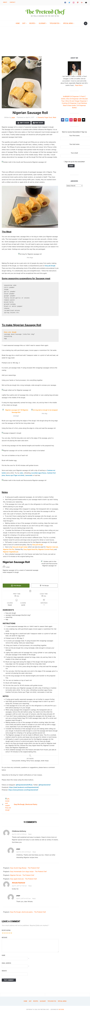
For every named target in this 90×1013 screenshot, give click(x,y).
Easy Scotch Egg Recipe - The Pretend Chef (24, 868)
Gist (23, 23)
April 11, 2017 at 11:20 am (19, 886)
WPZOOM (61, 1009)
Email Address (6, 963)
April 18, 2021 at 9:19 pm (23, 852)
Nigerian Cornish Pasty (46, 549)
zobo (21, 473)
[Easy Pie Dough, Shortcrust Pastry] (9, 804)
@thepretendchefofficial (24, 785)
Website (4, 971)
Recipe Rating (6, 930)
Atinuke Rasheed (18, 883)
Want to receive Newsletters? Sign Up (74, 132)
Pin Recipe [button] (45, 585)
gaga (13, 117)
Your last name (74, 144)
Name (3, 955)
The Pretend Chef (45, 11)
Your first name (74, 135)
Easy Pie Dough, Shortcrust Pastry (25, 804)
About (5, 2)
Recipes (32, 23)
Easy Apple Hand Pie (30, 549)
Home (18, 23)
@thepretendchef (44, 785)
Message (4, 937)
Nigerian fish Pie (8, 549)
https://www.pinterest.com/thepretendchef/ (23, 790)
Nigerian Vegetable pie (10, 552)
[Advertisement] (45, 43)
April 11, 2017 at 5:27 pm (23, 898)
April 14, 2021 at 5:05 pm (19, 834)
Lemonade (28, 475)
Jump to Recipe (24, 123)
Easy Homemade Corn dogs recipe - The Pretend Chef (28, 871)
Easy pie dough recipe (20, 547)
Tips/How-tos (54, 23)
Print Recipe (39, 123)
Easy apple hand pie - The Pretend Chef (23, 879)
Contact (12, 2)
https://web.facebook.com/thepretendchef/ (24, 787)
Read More (78, 85)
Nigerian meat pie (52, 547)
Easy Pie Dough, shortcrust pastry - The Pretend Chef (28, 912)
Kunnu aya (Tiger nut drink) (15, 475)
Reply (30, 834)
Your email (74, 153)
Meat (54, 117)
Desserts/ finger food (45, 117)
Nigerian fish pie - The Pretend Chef (22, 875)
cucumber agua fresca (38, 473)
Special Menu (68, 23)
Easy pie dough (50, 266)
